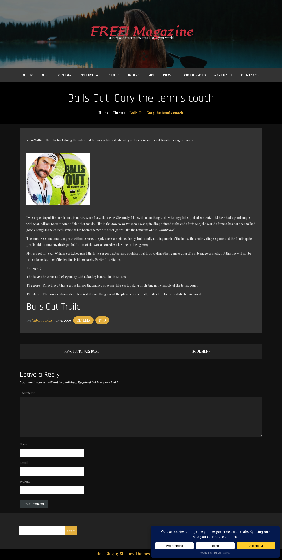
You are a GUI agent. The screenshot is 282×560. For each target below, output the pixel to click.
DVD (102, 320)
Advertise (223, 75)
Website (25, 481)
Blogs (114, 75)
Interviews (90, 75)
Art (151, 75)
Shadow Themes (135, 553)
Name (24, 444)
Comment (28, 393)
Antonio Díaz (42, 320)
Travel (169, 75)
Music (28, 75)
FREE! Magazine (141, 31)
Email (24, 463)
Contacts (250, 75)
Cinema (64, 75)
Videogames (195, 75)
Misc (46, 75)
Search (71, 530)
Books (134, 75)
